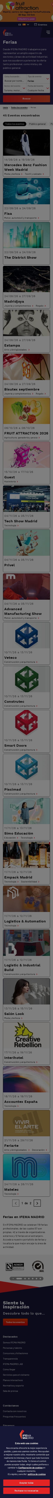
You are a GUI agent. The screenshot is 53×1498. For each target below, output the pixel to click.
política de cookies (37, 1474)
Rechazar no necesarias (26, 1490)
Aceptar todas (26, 1483)
